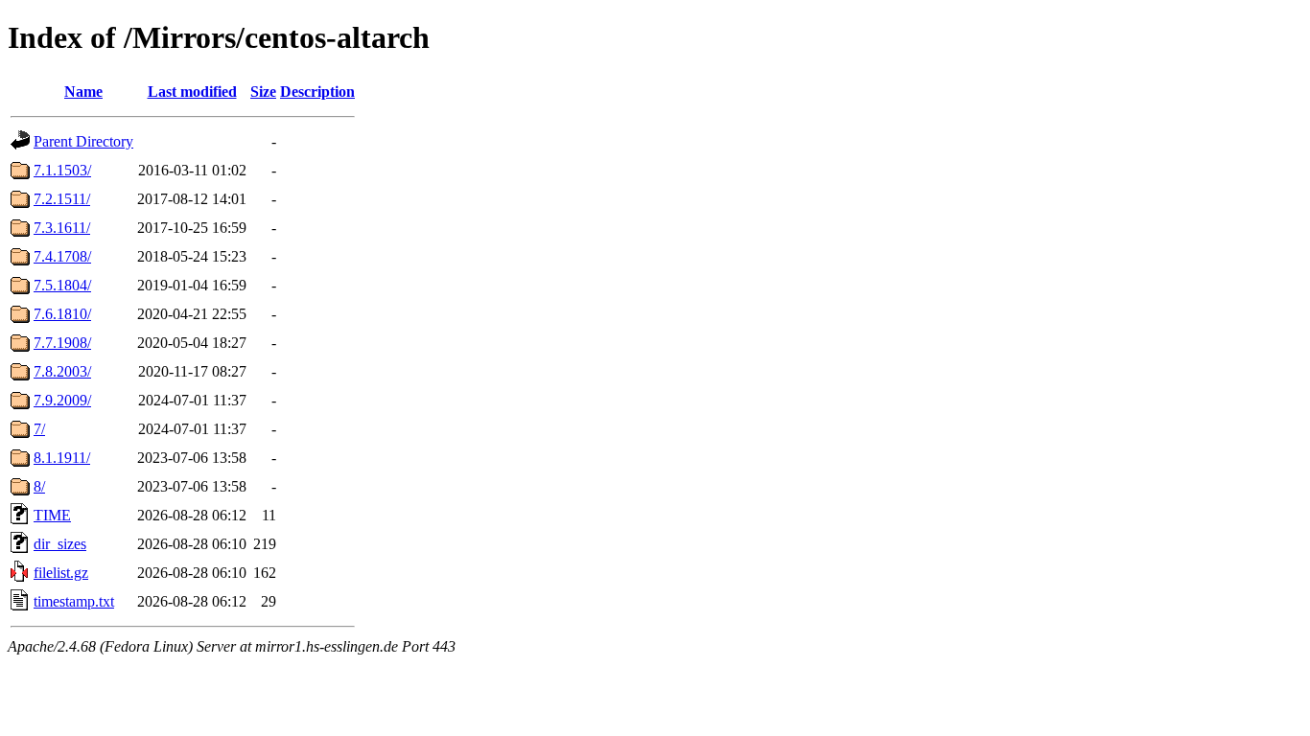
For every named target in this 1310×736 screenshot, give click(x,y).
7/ (39, 429)
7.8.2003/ (62, 371)
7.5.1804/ (62, 285)
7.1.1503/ (62, 170)
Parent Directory (83, 141)
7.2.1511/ (62, 199)
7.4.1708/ (62, 256)
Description (317, 91)
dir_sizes (60, 544)
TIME (52, 515)
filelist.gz (61, 572)
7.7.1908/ (62, 342)
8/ (39, 486)
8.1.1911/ (62, 457)
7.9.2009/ (62, 400)
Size (263, 91)
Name (83, 91)
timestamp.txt (74, 601)
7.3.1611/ (62, 227)
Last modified (192, 91)
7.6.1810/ (62, 314)
